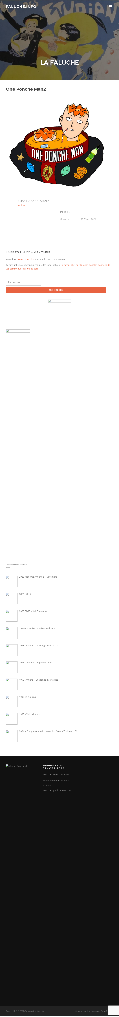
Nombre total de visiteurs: (57, 780)
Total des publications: (55, 790)
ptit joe (22, 205)
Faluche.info (21, 6)
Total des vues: (51, 774)
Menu (110, 6)
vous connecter (26, 259)
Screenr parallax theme (86, 1011)
